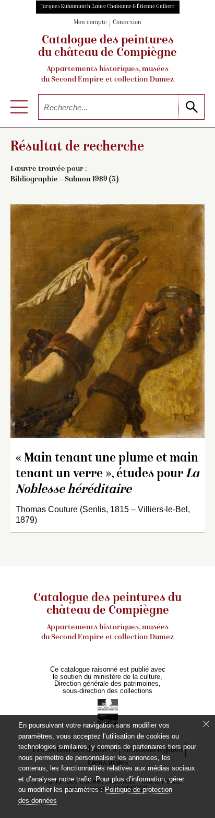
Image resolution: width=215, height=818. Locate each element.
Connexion (127, 22)
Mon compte (90, 22)
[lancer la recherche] (191, 107)
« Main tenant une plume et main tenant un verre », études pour (107, 474)
